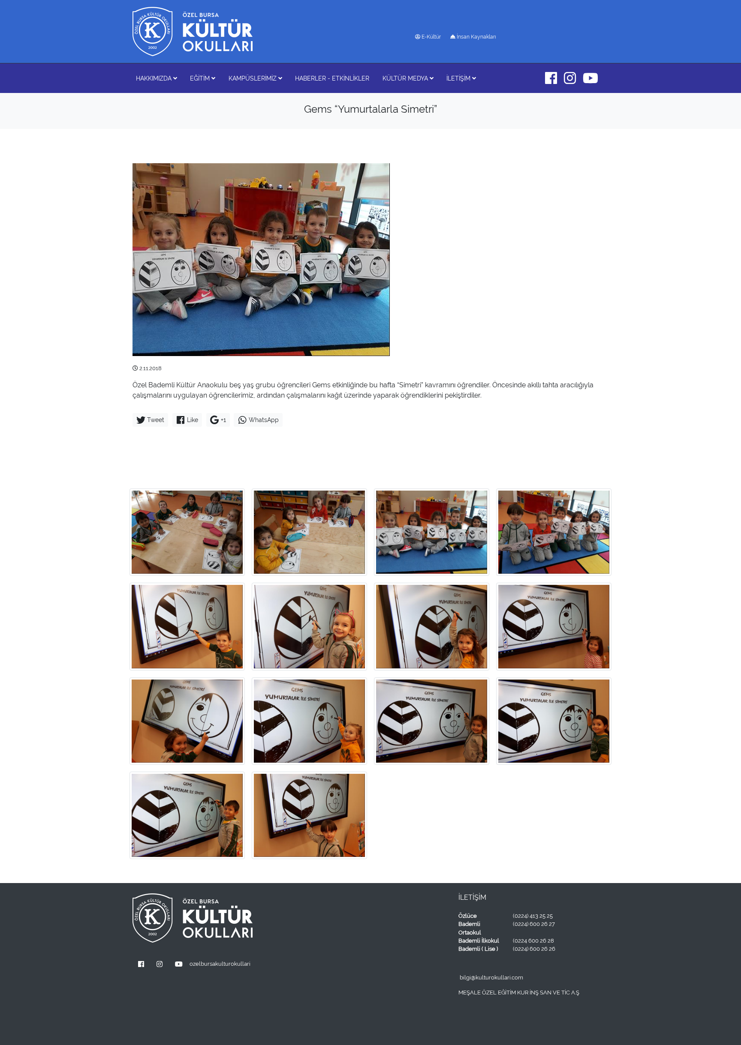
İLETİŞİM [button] (459, 78)
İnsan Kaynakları (475, 37)
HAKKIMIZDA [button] (154, 78)
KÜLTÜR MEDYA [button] (406, 78)
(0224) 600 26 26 (534, 949)
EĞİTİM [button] (200, 78)
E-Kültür (430, 37)
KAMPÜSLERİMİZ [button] (253, 78)
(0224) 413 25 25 (533, 916)
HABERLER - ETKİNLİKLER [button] (332, 78)
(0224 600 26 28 (533, 940)
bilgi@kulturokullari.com (491, 977)
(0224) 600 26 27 (534, 924)
